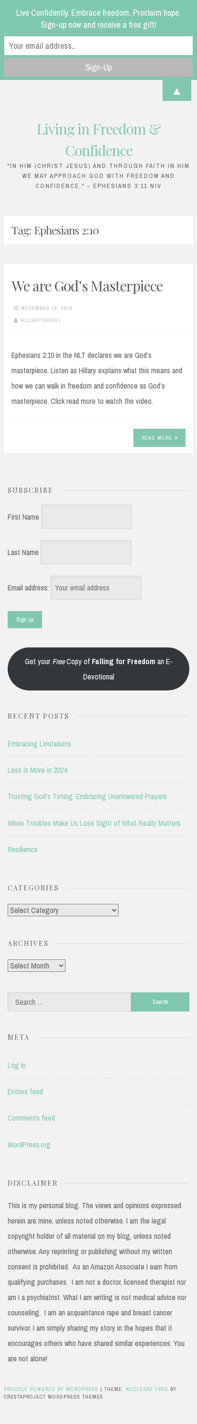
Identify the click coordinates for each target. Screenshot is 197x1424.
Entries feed (25, 1091)
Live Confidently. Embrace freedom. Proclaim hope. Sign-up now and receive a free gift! (98, 19)
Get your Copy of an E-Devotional (99, 669)
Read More (157, 437)
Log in (17, 1065)
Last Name (23, 552)
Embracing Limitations (39, 743)
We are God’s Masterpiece (87, 285)
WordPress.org (29, 1144)
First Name (23, 517)
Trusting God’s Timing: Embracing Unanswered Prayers (87, 796)
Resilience (23, 849)
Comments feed (31, 1117)
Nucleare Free (147, 1389)
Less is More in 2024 (37, 770)
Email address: (29, 587)
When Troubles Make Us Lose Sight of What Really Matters (94, 823)
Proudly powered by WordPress (52, 1389)
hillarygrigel (41, 320)
